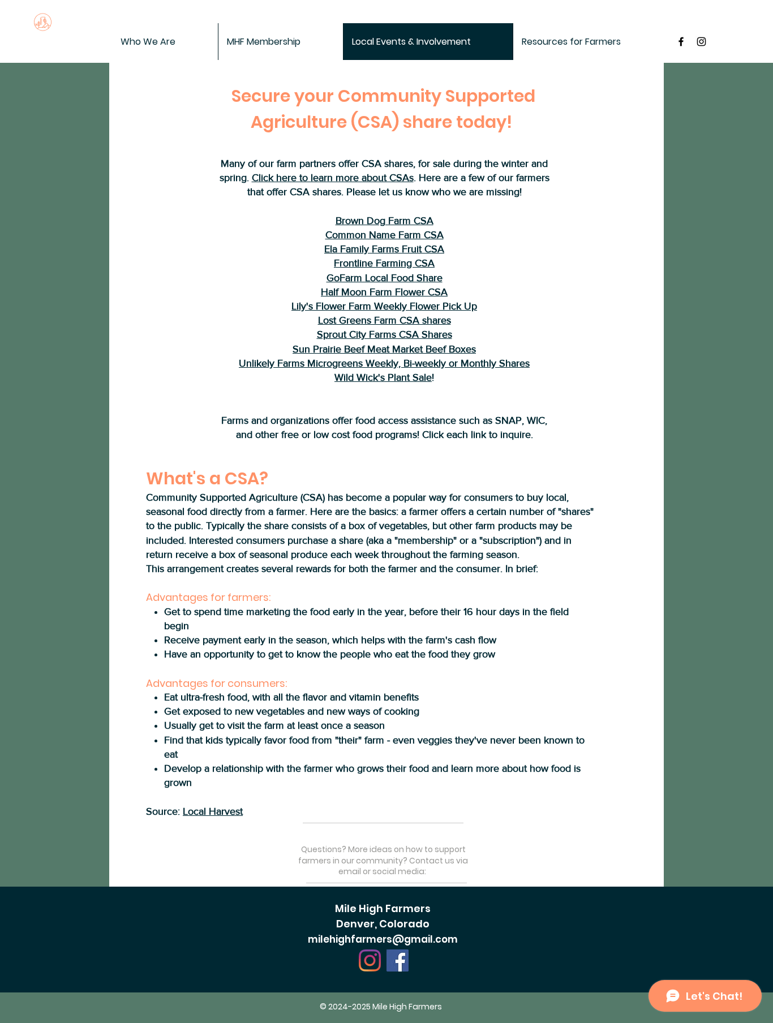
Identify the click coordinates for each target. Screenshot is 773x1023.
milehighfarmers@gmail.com (383, 939)
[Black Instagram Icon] (701, 42)
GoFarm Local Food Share (385, 277)
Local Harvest (213, 811)
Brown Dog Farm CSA (384, 220)
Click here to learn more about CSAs (333, 177)
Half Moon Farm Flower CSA (384, 292)
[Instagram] (370, 960)
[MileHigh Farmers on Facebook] (681, 42)
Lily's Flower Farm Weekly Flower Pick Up (384, 306)
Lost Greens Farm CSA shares (384, 320)
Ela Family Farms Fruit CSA (384, 249)
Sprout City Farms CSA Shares (384, 334)
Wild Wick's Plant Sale (383, 377)
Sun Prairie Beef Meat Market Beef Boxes (384, 349)
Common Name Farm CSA (384, 234)
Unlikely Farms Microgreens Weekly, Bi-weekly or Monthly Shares (384, 363)
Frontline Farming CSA (384, 263)
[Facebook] (397, 960)
